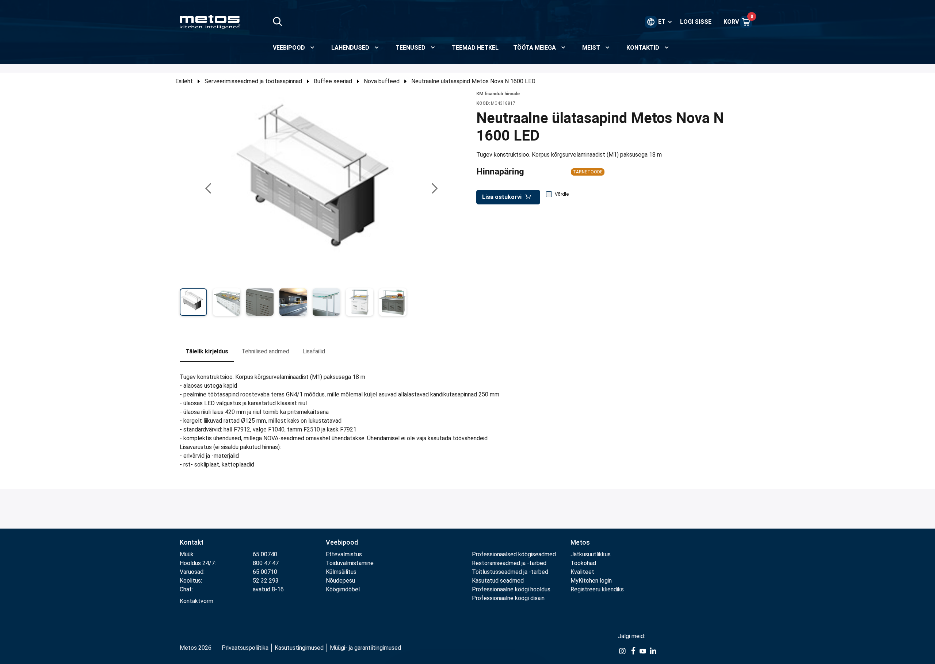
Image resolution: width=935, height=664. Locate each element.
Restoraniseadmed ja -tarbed (509, 563)
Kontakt (191, 542)
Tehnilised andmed (265, 351)
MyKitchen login (591, 580)
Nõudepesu (340, 580)
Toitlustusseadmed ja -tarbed (510, 571)
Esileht (184, 81)
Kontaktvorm (196, 601)
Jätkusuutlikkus (590, 554)
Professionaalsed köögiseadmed (514, 554)
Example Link (622, 655)
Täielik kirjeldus (207, 351)
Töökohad (583, 563)
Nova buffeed (382, 81)
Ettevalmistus (344, 554)
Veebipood (342, 542)
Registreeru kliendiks (597, 589)
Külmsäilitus (341, 571)
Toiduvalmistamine (350, 563)
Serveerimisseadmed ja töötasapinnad (253, 81)
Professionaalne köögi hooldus (511, 589)
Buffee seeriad (333, 81)
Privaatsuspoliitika (245, 647)
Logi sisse (695, 21)
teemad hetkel (475, 47)
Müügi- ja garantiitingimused (365, 647)
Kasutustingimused (299, 647)
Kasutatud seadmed (498, 580)
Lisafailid (313, 351)
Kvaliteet (582, 571)
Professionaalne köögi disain (508, 598)
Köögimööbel (343, 589)
